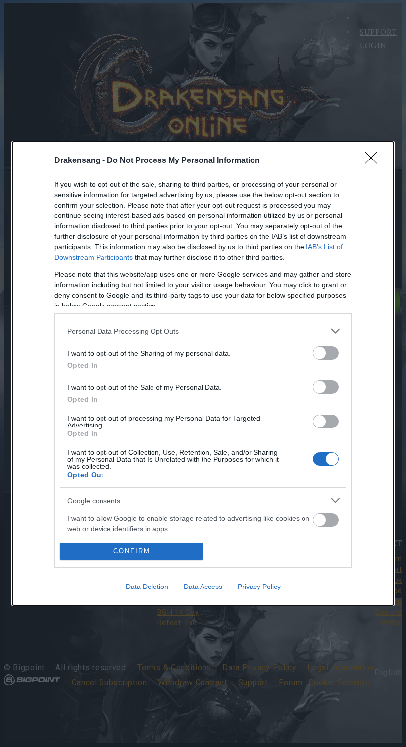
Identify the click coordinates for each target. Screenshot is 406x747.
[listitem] (203, 331)
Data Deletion (147, 586)
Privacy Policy (259, 586)
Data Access (203, 586)
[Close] (374, 161)
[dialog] (203, 373)
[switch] (326, 353)
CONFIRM (131, 551)
